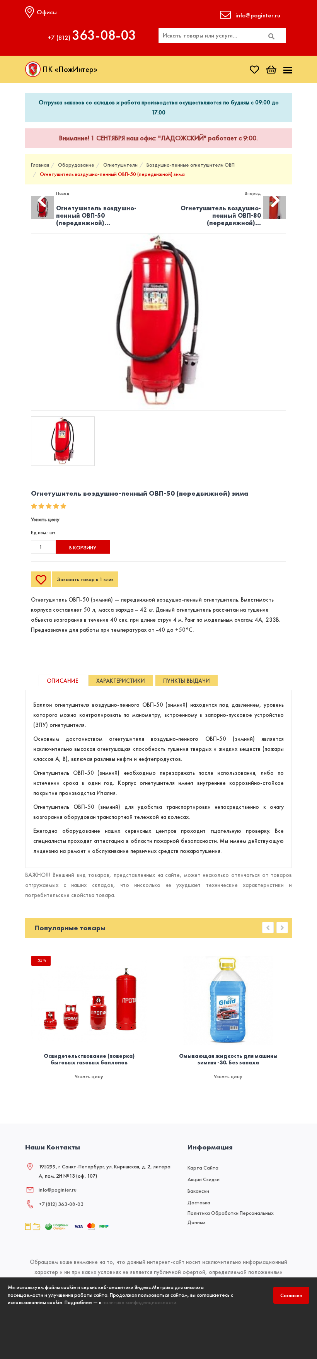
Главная (40, 164)
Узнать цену (45, 519)
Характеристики (120, 681)
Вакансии (198, 1190)
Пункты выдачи (186, 681)
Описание (62, 681)
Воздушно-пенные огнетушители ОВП (191, 164)
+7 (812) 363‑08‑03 (61, 1203)
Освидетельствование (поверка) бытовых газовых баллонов (89, 1059)
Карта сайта (202, 1167)
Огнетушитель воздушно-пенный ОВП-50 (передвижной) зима (112, 174)
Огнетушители (120, 164)
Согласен (291, 1295)
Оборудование (76, 164)
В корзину (82, 547)
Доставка (198, 1202)
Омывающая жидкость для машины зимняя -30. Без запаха (228, 1059)
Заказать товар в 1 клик (85, 579)
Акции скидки (203, 1179)
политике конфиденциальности (139, 1302)
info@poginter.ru (58, 1189)
